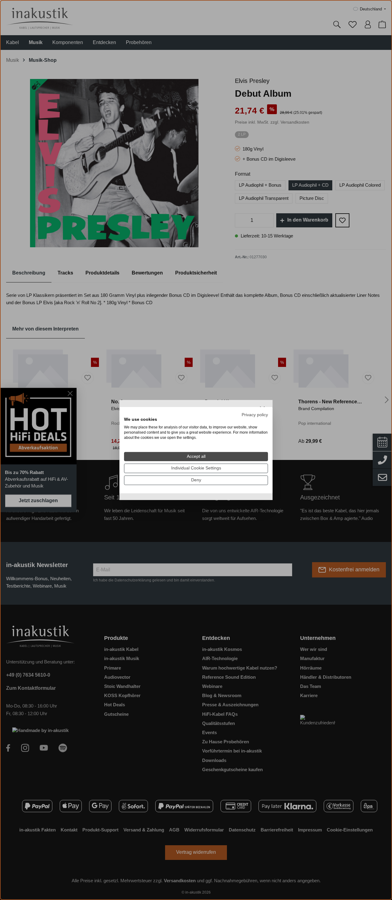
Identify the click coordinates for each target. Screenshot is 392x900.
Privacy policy (255, 414)
